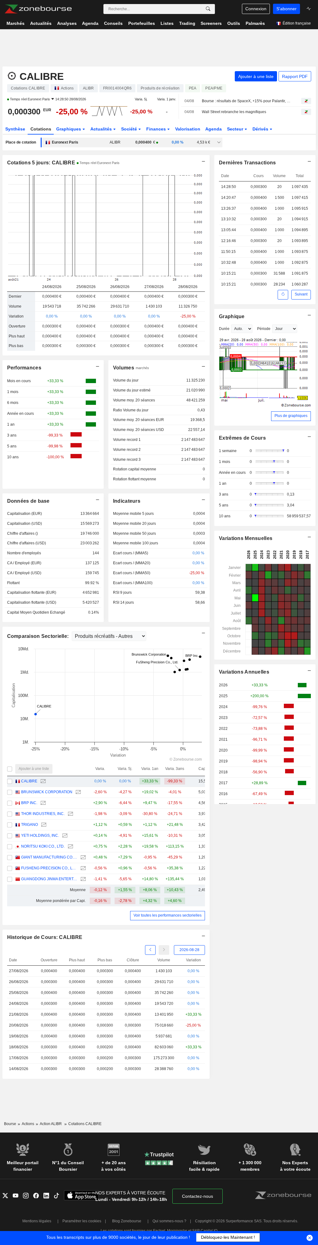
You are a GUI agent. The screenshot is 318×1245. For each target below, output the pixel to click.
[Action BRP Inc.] (42, 803)
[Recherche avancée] (208, 9)
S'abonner (286, 8)
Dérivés (261, 128)
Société (129, 128)
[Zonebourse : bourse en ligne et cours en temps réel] (38, 9)
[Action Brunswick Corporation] (77, 792)
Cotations (40, 128)
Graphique (232, 316)
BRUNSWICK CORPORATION (46, 792)
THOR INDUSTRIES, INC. (43, 814)
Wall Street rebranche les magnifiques (234, 112)
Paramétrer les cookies (81, 1221)
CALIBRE (29, 781)
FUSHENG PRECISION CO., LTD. (49, 868)
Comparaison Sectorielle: (38, 636)
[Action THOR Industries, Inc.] (69, 814)
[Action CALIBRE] (42, 781)
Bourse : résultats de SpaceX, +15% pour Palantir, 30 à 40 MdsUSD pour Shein (246, 101)
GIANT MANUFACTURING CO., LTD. (49, 857)
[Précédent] (150, 950)
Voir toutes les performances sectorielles (168, 915)
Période (263, 329)
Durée (224, 329)
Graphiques (69, 128)
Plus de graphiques (291, 416)
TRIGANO (29, 824)
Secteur (235, 128)
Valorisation (187, 128)
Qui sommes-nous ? (169, 1221)
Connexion (255, 8)
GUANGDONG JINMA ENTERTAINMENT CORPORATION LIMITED (49, 879)
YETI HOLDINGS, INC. (40, 835)
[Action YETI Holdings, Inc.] (64, 835)
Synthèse (15, 128)
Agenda (213, 128)
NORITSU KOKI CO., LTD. (43, 846)
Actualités (101, 128)
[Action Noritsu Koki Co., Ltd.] (69, 846)
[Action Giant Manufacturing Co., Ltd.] (82, 857)
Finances (156, 128)
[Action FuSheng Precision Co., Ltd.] (82, 868)
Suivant (301, 294)
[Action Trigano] (43, 825)
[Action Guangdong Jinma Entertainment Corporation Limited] (82, 879)
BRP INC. (29, 803)
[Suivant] (164, 950)
